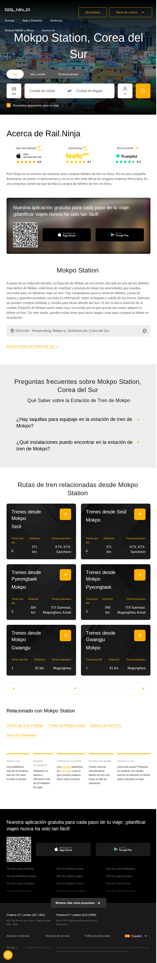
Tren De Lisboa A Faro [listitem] (117, 883)
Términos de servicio (57, 936)
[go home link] (17, 10)
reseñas (66, 766)
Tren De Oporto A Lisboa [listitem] (69, 868)
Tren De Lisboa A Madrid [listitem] (20, 883)
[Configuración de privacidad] (8, 955)
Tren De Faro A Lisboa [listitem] (19, 891)
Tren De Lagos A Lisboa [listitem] (118, 876)
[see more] (65, 514)
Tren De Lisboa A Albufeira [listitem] (120, 868)
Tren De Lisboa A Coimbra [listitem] (70, 891)
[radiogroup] (46, 74)
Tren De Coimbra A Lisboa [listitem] (120, 891)
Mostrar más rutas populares (74, 902)
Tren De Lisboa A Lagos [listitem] (69, 876)
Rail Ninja (65, 771)
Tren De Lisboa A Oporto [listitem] (20, 868)
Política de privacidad (96, 936)
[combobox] (52, 91)
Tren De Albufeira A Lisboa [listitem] (21, 876)
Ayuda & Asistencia (18, 936)
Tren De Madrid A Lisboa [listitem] (69, 883)
